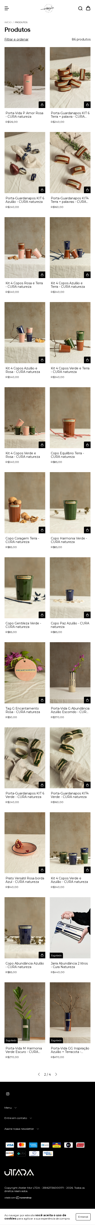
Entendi (83, 1216)
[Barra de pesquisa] (80, 9)
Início (7, 22)
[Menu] (6, 9)
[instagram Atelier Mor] (7, 1094)
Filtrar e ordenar (16, 39)
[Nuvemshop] (18, 1198)
